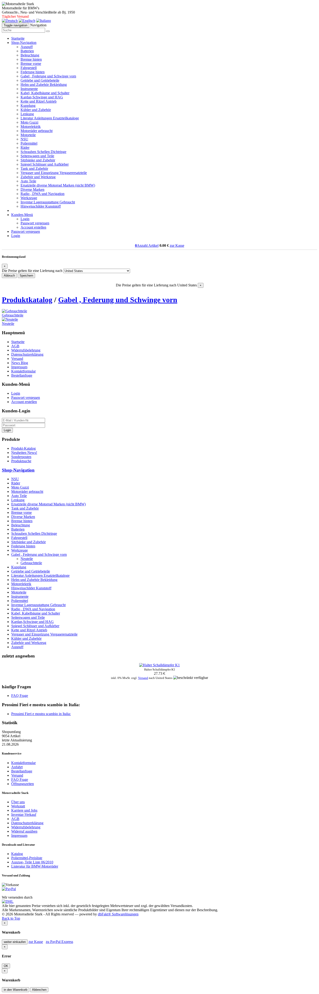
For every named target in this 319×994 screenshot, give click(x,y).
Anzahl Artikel (147, 245)
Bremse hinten (31, 59)
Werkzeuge (29, 198)
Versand (17, 359)
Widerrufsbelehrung (25, 350)
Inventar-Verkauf (23, 815)
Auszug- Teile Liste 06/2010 (32, 862)
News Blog (19, 363)
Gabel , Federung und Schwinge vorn (48, 76)
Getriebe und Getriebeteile (40, 80)
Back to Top (11, 918)
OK (6, 966)
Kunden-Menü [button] (22, 215)
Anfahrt (17, 767)
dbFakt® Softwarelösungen (118, 914)
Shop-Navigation (18, 470)
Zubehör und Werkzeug (38, 177)
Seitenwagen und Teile (37, 156)
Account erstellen (33, 227)
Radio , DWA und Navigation (42, 194)
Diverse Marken (32, 189)
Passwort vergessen (35, 223)
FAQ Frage (19, 696)
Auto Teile (28, 181)
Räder (25, 147)
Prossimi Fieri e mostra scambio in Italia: (41, 714)
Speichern (26, 275)
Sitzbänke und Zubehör (38, 160)
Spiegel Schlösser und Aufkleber (45, 164)
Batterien (27, 51)
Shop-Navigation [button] (23, 43)
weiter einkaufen (15, 942)
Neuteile (8, 324)
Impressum (19, 367)
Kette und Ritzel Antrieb (39, 101)
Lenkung (27, 114)
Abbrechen (39, 989)
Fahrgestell (29, 68)
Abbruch (9, 275)
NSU (24, 139)
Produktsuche (21, 461)
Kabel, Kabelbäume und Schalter (45, 93)
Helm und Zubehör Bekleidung (44, 85)
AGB (15, 346)
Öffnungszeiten (22, 784)
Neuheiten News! (24, 453)
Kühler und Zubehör (36, 110)
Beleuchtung (30, 55)
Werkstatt (18, 806)
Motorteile (28, 135)
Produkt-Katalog (23, 448)
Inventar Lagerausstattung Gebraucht (48, 202)
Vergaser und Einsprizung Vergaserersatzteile (54, 173)
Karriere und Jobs (24, 810)
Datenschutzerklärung (27, 354)
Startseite (18, 38)
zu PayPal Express (59, 942)
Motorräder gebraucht (37, 131)
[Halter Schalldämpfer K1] (159, 665)
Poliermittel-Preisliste (26, 858)
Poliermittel (29, 143)
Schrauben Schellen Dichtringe (43, 152)
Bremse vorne (31, 64)
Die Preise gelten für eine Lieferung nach (32, 271)
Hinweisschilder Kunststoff (41, 206)
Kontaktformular (23, 371)
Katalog (17, 854)
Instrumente (29, 89)
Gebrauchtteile (12, 315)
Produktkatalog (27, 299)
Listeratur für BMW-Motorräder (34, 866)
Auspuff (27, 47)
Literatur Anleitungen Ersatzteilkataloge (50, 118)
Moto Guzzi (29, 122)
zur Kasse (177, 245)
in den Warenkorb (15, 989)
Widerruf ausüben (24, 831)
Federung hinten (33, 72)
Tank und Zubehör (34, 168)
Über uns (18, 802)
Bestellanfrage (21, 375)
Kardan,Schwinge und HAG (42, 97)
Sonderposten (21, 457)
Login (25, 219)
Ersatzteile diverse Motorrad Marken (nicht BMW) (58, 185)
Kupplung (28, 106)
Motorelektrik (31, 127)
